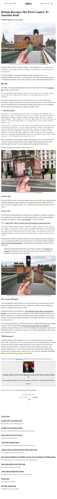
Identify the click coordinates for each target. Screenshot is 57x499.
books (10, 3)
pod (52, 3)
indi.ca (28, 3)
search (6, 3)
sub (46, 3)
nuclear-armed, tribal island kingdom (11, 243)
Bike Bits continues (8, 110)
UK (16, 390)
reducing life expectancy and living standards (35, 326)
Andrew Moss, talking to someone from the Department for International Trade (27, 223)
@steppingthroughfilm (43, 64)
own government (26, 219)
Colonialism (33, 390)
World (27, 390)
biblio (14, 3)
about (42, 3)
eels (46, 217)
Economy (23, 390)
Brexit (19, 390)
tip (48, 3)
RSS (30, 399)
